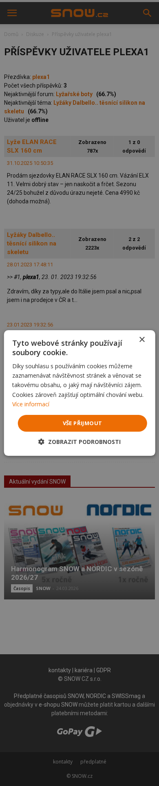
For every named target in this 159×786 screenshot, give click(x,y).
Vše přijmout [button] (82, 423)
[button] (79, 442)
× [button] (142, 340)
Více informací (30, 404)
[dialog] (79, 393)
